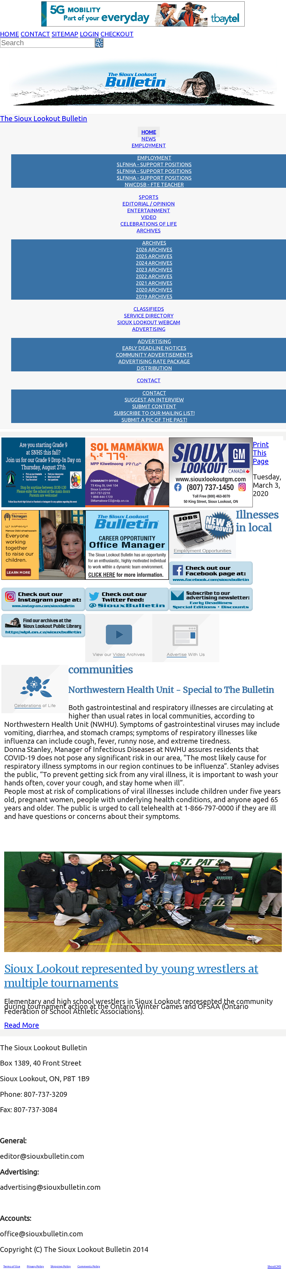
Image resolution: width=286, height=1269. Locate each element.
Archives (149, 230)
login (89, 33)
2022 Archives (154, 276)
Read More (21, 1025)
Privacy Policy (35, 1266)
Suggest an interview (154, 399)
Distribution (154, 368)
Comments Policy (88, 1266)
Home (9, 33)
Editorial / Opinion (148, 203)
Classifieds (149, 309)
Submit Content (154, 406)
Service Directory (148, 315)
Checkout (117, 33)
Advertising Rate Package (154, 361)
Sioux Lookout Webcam (148, 322)
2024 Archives (154, 263)
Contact (35, 33)
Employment (149, 145)
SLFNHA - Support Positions (154, 164)
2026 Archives (154, 249)
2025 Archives (154, 256)
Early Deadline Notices (154, 348)
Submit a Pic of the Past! (154, 419)
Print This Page (261, 452)
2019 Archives (154, 296)
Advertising (148, 329)
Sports (148, 197)
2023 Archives (154, 269)
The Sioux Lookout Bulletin (43, 118)
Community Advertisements (154, 354)
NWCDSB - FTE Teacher (154, 184)
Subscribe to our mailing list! (154, 413)
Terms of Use (11, 1266)
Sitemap (65, 33)
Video (148, 217)
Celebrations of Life (148, 224)
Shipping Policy (61, 1266)
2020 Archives (154, 289)
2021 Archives (154, 283)
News (148, 138)
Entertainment (148, 210)
